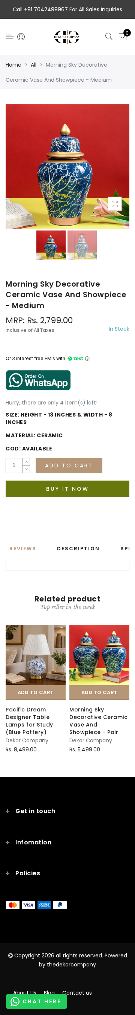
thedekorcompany (71, 964)
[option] (67, 166)
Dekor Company (27, 740)
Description (78, 548)
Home (13, 65)
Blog (49, 993)
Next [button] (106, 170)
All (33, 65)
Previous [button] (19, 171)
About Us (24, 993)
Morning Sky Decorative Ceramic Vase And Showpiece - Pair (98, 721)
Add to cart (36, 692)
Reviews (22, 548)
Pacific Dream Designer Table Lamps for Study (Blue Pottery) (29, 721)
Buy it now (67, 489)
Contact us (77, 993)
